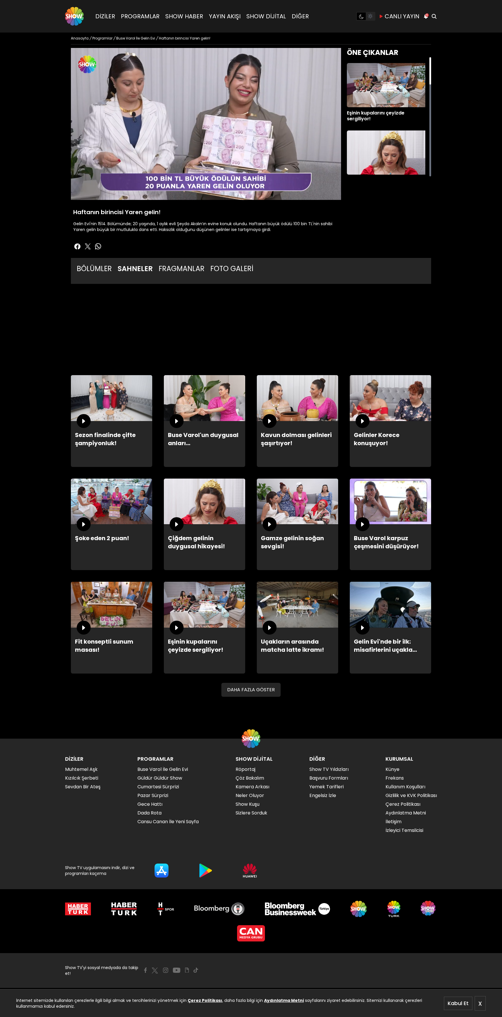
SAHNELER (135, 268)
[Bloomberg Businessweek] (297, 909)
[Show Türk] (393, 909)
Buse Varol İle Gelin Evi (162, 769)
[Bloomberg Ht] (219, 909)
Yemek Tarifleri (326, 786)
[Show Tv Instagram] (165, 970)
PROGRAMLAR (140, 16)
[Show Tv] (74, 16)
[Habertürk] (78, 909)
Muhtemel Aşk (81, 769)
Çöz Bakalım (250, 778)
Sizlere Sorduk (251, 813)
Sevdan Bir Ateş (83, 786)
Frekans (395, 778)
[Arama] (434, 16)
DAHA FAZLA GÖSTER (251, 689)
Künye (392, 769)
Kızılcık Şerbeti (81, 778)
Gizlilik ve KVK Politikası (411, 795)
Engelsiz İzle (322, 795)
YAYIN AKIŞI (225, 16)
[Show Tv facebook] (77, 246)
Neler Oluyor (250, 795)
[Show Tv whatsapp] (98, 246)
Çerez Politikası (205, 1000)
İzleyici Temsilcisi (404, 830)
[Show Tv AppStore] (161, 871)
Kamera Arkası (252, 786)
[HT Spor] (165, 909)
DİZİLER (105, 16)
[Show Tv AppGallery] (249, 871)
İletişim (393, 821)
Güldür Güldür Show (159, 778)
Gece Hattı (149, 804)
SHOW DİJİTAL (266, 16)
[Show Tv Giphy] (187, 970)
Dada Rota (149, 813)
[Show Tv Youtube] (176, 970)
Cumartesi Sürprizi (158, 786)
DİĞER (300, 16)
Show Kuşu (247, 804)
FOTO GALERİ (231, 268)
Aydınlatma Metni (284, 1000)
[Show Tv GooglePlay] (205, 871)
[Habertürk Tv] (124, 909)
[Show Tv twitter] (88, 246)
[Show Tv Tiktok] (195, 970)
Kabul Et (458, 1003)
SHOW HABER (184, 16)
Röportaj (245, 769)
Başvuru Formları (328, 778)
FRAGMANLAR (182, 268)
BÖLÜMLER (94, 268)
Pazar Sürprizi (152, 795)
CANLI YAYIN (402, 16)
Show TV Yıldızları (329, 769)
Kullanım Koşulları (405, 786)
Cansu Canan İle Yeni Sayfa (168, 821)
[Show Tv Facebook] (145, 970)
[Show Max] (429, 909)
